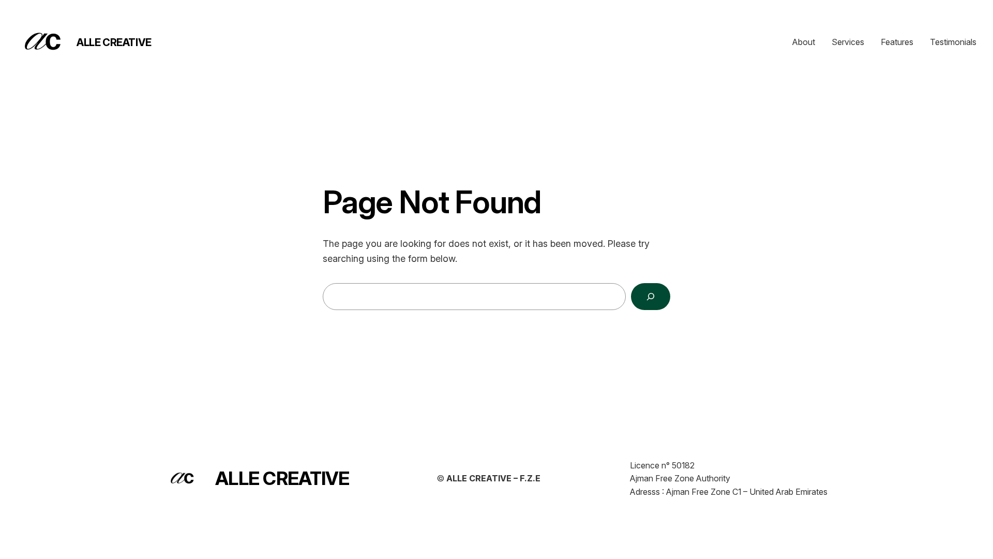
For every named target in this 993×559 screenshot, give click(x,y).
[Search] (650, 296)
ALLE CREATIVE (114, 42)
